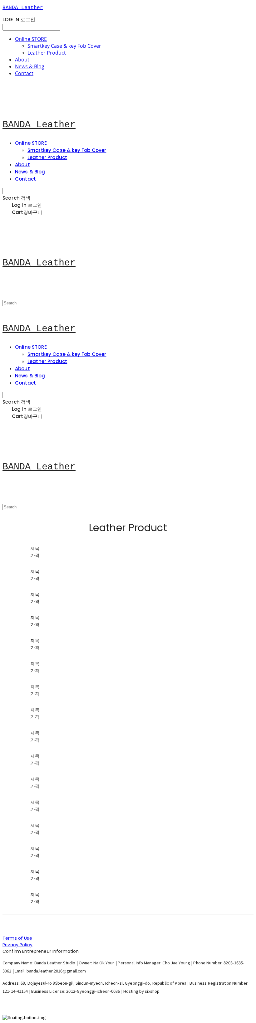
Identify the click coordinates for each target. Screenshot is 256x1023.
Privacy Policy (17, 945)
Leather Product (46, 52)
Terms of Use (17, 938)
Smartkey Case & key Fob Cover (64, 45)
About (22, 59)
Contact (24, 73)
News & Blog (29, 66)
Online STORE (31, 39)
